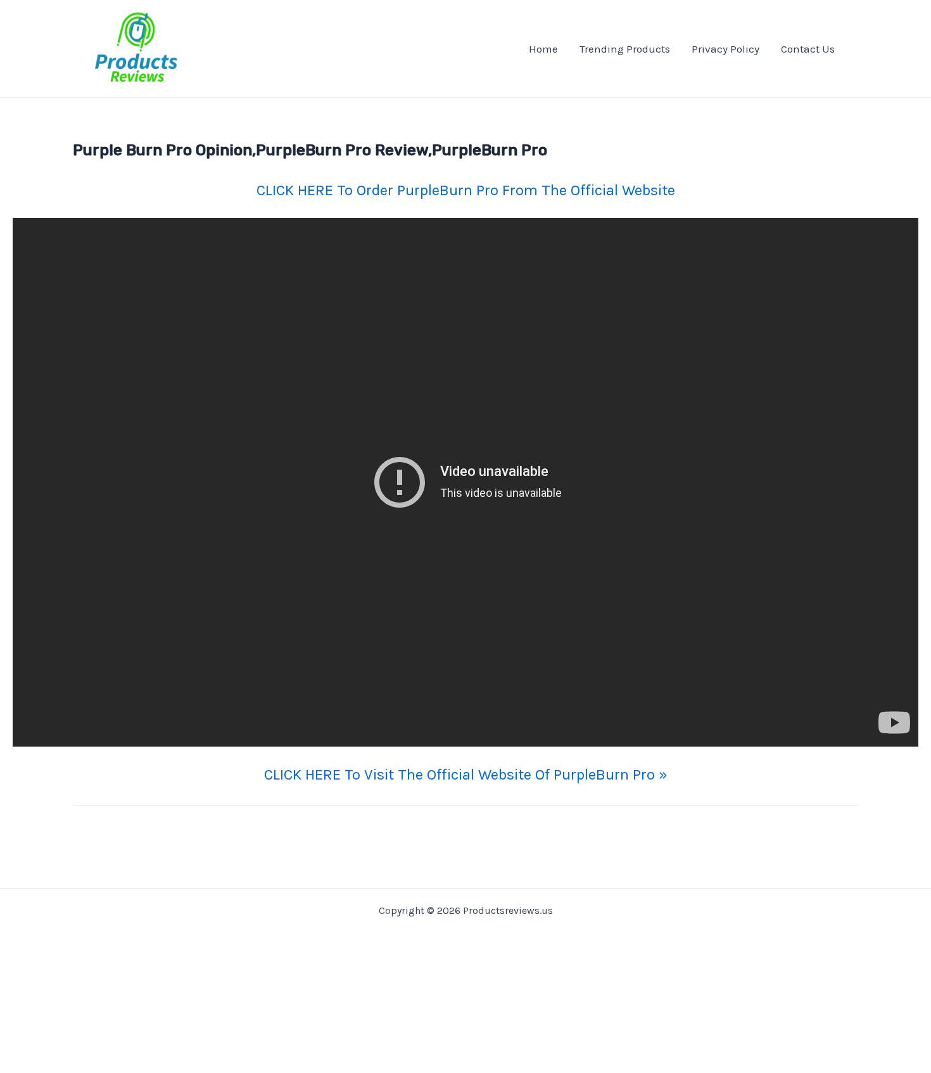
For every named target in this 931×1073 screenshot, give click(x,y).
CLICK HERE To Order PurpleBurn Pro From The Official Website (465, 190)
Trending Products (625, 48)
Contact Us (808, 48)
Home (543, 48)
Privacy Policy (725, 48)
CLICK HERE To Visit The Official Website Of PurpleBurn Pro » (466, 774)
